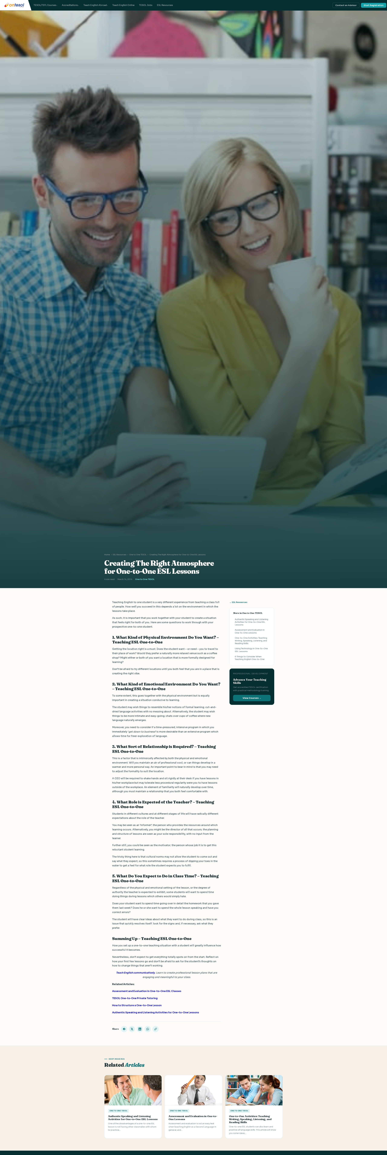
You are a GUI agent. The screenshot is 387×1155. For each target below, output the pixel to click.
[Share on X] (132, 1029)
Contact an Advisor (346, 5)
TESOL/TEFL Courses (45, 5)
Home (107, 554)
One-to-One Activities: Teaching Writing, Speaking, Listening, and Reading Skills (251, 640)
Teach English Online (123, 5)
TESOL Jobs (145, 5)
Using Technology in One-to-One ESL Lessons (251, 650)
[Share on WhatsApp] (148, 1029)
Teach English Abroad (95, 5)
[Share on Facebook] (124, 1029)
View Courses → (252, 698)
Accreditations (70, 5)
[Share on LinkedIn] (140, 1029)
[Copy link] (155, 1029)
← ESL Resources (238, 602)
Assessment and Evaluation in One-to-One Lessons (250, 631)
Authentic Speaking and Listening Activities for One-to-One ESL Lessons (251, 622)
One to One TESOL (137, 554)
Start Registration (374, 5)
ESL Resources (165, 5)
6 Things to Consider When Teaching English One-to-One (249, 657)
